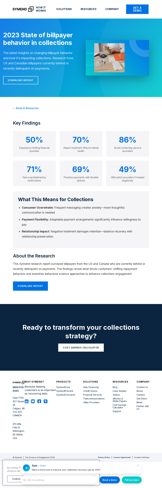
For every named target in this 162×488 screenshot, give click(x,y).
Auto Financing (91, 387)
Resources (89, 9)
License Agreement (122, 457)
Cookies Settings (141, 457)
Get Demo (142, 398)
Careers (141, 395)
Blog (115, 387)
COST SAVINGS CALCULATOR (81, 347)
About (140, 391)
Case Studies (119, 391)
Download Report (20, 80)
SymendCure (63, 387)
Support (117, 411)
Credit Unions (90, 391)
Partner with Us (143, 407)
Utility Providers (91, 402)
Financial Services (92, 395)
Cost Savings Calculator (119, 406)
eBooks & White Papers (120, 399)
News (139, 402)
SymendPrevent (64, 391)
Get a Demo (137, 9)
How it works (41, 9)
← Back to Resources (25, 108)
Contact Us (142, 387)
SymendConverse (65, 395)
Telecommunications (94, 398)
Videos (116, 395)
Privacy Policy (104, 457)
